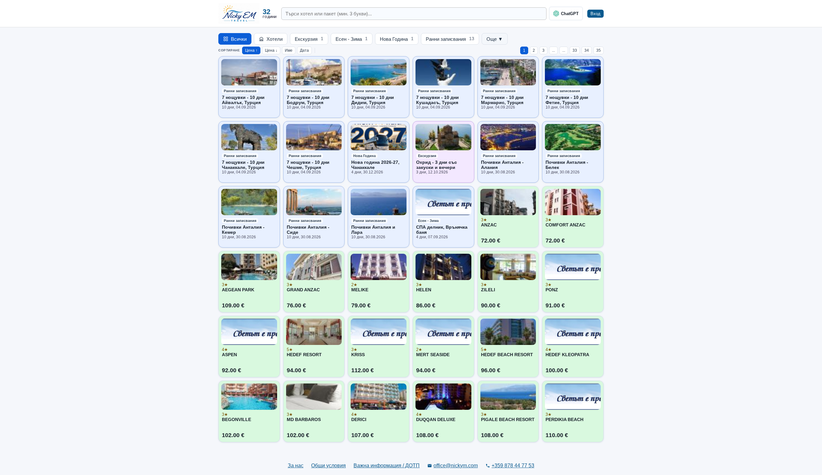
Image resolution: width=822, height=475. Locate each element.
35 (598, 50)
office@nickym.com (455, 465)
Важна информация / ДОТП (387, 465)
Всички (239, 39)
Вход (595, 13)
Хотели (275, 39)
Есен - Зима (352, 39)
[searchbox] (414, 13)
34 (586, 50)
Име (289, 50)
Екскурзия (309, 39)
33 (575, 50)
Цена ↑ (251, 50)
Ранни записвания (450, 39)
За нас (295, 465)
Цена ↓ (271, 50)
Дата (304, 50)
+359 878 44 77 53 (513, 465)
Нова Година (397, 39)
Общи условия (328, 465)
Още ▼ (494, 39)
